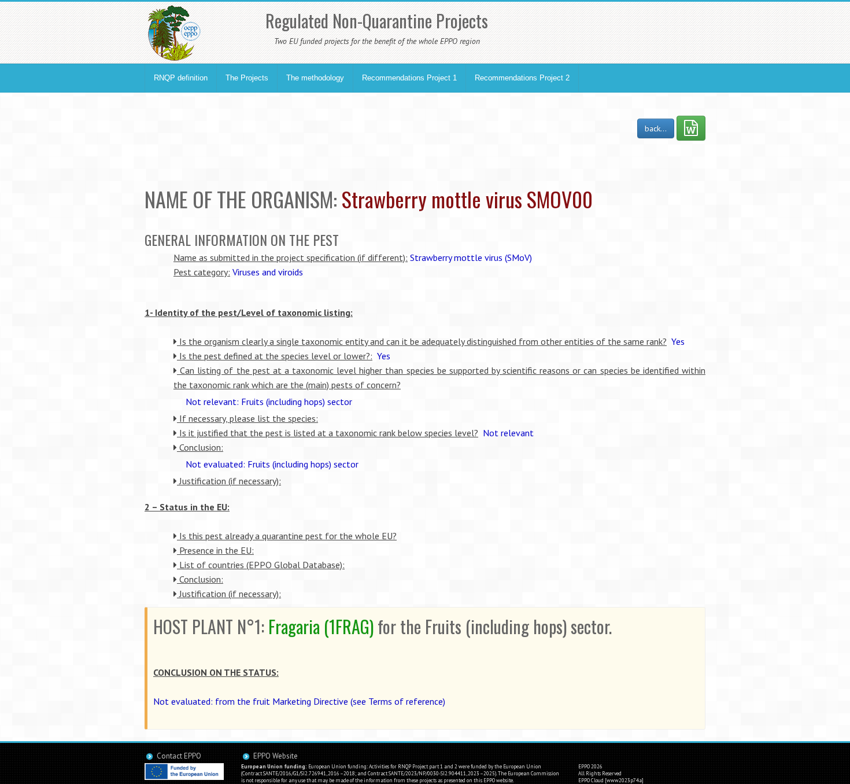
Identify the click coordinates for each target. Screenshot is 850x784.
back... (656, 128)
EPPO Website (275, 756)
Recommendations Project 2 (522, 77)
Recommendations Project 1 (409, 77)
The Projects (247, 77)
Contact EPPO (179, 756)
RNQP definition (181, 77)
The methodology (315, 77)
